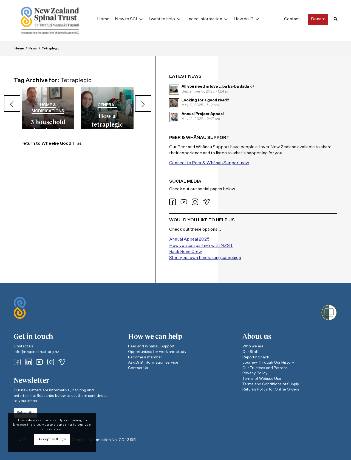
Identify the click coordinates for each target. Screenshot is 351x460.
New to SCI (126, 19)
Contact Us (138, 368)
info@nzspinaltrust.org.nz (36, 352)
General (107, 105)
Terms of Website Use (261, 379)
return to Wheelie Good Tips (51, 143)
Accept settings (52, 439)
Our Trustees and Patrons (265, 368)
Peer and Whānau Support (151, 346)
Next (143, 103)
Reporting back (255, 357)
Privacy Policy (255, 373)
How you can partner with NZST (201, 246)
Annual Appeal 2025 (189, 239)
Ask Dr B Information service (153, 362)
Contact (292, 19)
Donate (318, 19)
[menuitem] (335, 19)
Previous (12, 103)
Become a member (145, 357)
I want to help (162, 19)
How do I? (243, 19)
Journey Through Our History (268, 362)
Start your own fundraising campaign (205, 258)
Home (103, 19)
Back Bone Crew (185, 252)
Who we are (253, 346)
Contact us (23, 346)
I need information (204, 19)
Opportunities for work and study (157, 352)
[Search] (335, 19)
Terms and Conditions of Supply (270, 384)
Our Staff (250, 352)
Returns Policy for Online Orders (270, 389)
